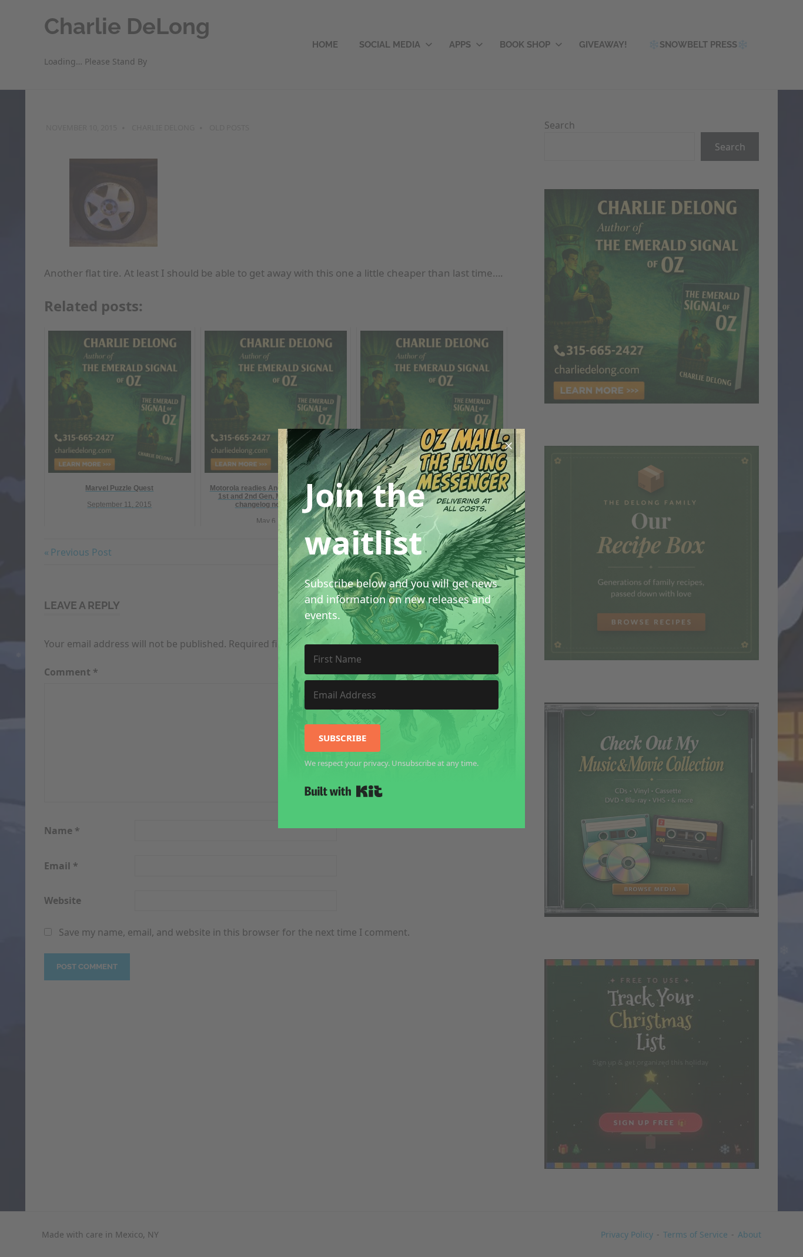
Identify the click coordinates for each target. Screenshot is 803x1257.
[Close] (508, 445)
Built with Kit (344, 791)
